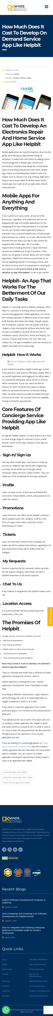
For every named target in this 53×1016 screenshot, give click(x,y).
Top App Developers (38, 959)
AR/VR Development (38, 981)
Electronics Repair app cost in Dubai (17, 777)
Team (4, 964)
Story (4, 959)
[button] (6, 1010)
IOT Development (37, 986)
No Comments (11, 82)
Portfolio (6, 986)
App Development (37, 964)
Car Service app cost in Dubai (15, 772)
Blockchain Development (35, 975)
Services (6, 981)
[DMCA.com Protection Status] (10, 858)
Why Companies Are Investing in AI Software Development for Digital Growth (24, 915)
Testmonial (7, 969)
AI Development (36, 969)
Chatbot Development (39, 991)
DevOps (5, 996)
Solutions (6, 991)
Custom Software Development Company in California (24, 901)
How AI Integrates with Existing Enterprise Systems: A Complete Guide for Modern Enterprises (23, 930)
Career (5, 974)
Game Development (38, 996)
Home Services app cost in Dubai (16, 782)
